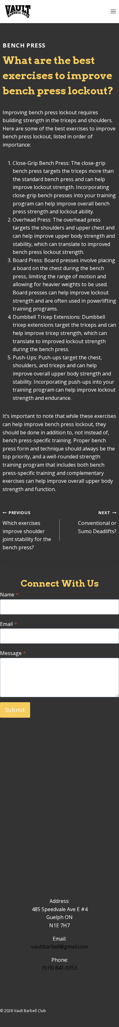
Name (9, 594)
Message (13, 653)
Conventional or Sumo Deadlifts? (97, 522)
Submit (15, 710)
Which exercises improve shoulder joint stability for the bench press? (27, 530)
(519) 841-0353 (59, 967)
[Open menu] (113, 11)
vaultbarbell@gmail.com (59, 946)
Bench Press (24, 45)
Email (8, 624)
